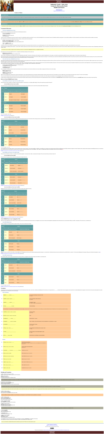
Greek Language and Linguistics (52, 424)
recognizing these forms (5, 115)
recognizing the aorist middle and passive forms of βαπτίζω (11, 185)
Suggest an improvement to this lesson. (52, 425)
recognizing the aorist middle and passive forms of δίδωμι (10, 253)
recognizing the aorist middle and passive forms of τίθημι (10, 286)
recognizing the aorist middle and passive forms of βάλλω (10, 150)
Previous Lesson (52, 431)
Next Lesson (59, 1)
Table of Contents (59, 2)
